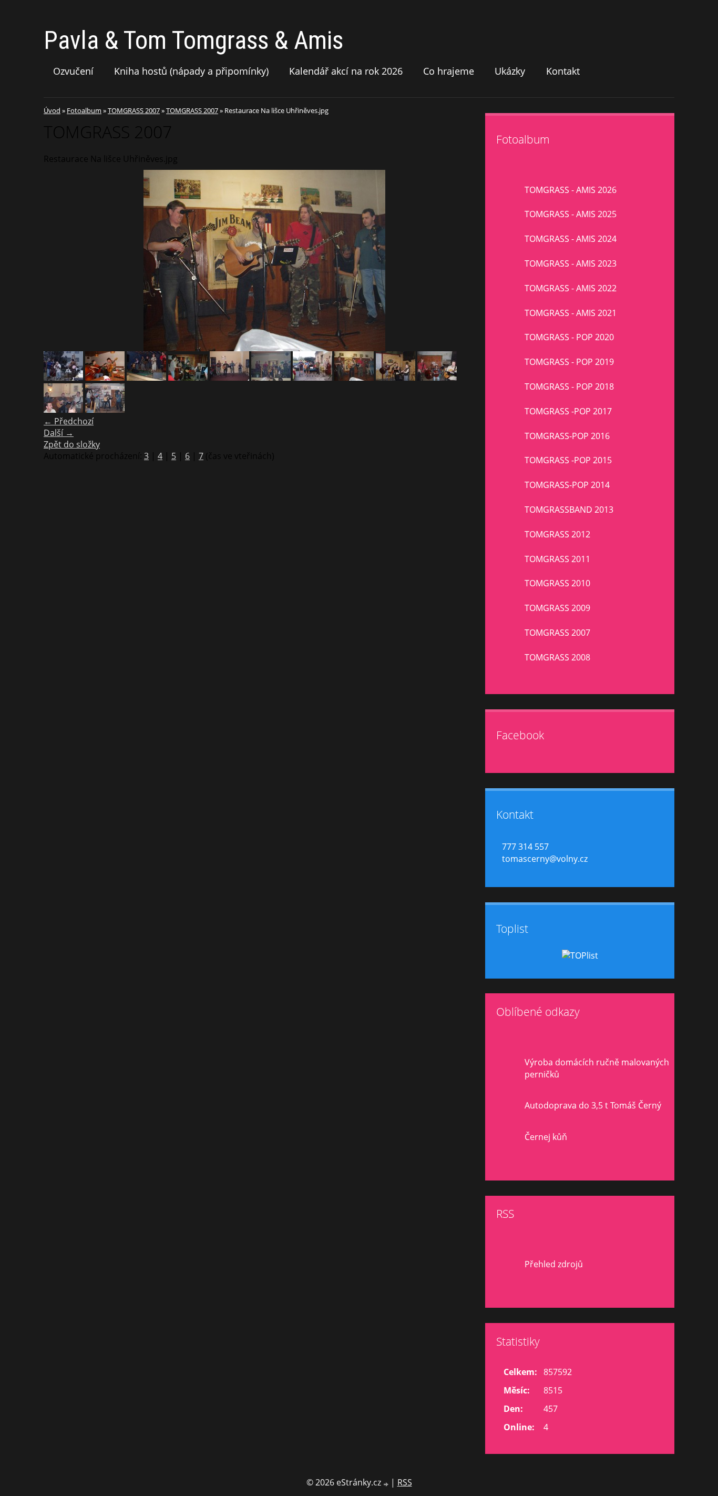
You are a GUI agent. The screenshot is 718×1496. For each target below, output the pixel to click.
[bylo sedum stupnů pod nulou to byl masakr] (63, 377)
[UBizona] (63, 409)
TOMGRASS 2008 (557, 657)
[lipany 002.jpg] (271, 377)
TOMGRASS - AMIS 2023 (571, 263)
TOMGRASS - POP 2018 (569, 386)
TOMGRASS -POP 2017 (568, 411)
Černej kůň (546, 1137)
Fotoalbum (84, 110)
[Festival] (146, 377)
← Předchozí (69, 421)
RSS (404, 1482)
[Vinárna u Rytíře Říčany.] (105, 409)
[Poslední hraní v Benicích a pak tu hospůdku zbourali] (312, 377)
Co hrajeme (448, 71)
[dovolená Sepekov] (105, 377)
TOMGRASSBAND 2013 (569, 509)
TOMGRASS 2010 (557, 583)
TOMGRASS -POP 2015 (568, 460)
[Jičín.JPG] (188, 377)
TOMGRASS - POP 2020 (569, 337)
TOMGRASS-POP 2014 (567, 485)
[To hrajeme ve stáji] (437, 377)
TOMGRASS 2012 (557, 534)
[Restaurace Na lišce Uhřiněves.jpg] (354, 377)
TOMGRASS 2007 (134, 110)
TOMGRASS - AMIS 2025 (571, 214)
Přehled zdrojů (554, 1264)
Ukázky (510, 71)
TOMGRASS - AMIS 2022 (571, 288)
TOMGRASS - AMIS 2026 (571, 190)
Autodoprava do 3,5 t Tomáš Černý (593, 1105)
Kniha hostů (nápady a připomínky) (191, 71)
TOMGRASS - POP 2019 (569, 362)
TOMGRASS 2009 (557, 608)
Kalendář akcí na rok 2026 (346, 71)
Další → (59, 433)
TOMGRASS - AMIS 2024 (571, 239)
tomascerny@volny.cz (545, 858)
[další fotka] (468, 260)
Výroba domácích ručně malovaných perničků (597, 1068)
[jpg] (229, 377)
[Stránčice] (395, 377)
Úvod (52, 110)
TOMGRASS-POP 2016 (567, 436)
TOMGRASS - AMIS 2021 (571, 313)
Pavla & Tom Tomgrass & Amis (193, 40)
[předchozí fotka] (61, 260)
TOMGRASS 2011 (557, 559)
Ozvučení (73, 71)
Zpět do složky (72, 444)
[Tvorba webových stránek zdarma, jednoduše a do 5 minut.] (387, 1484)
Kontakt (563, 71)
